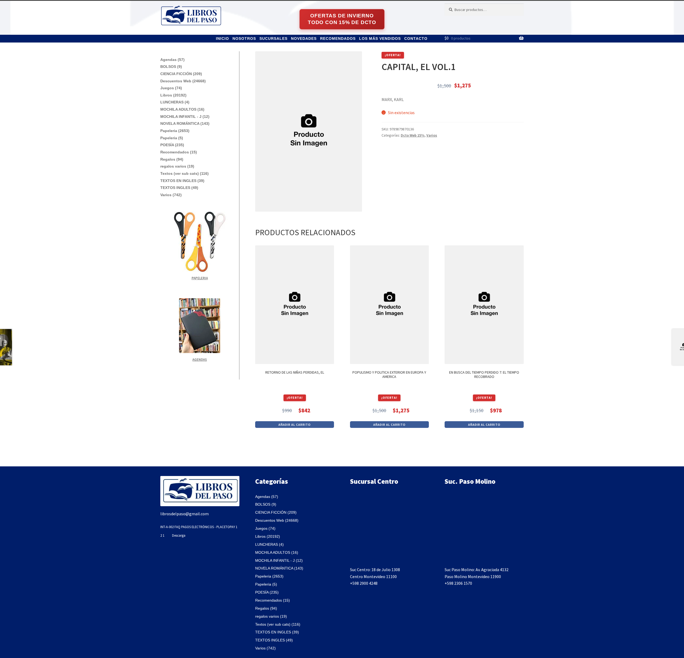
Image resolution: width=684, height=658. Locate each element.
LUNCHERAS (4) (174, 102)
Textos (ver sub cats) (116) (184, 173)
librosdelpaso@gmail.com (184, 513)
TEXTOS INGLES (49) (179, 187)
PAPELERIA (200, 278)
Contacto (416, 38)
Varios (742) (171, 195)
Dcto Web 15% (413, 135)
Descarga (178, 535)
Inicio (222, 38)
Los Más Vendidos (380, 38)
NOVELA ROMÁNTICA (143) (184, 123)
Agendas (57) (172, 59)
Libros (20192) (173, 95)
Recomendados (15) (178, 152)
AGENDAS (199, 359)
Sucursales (273, 38)
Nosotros (244, 38)
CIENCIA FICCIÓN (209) (181, 74)
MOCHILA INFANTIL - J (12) (184, 116)
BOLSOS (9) (171, 66)
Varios (431, 135)
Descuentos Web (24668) (183, 81)
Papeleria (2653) (174, 131)
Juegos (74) (171, 88)
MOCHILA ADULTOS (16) (182, 109)
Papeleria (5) (171, 138)
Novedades (304, 38)
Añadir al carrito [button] (294, 425)
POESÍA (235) (172, 145)
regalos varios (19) (177, 166)
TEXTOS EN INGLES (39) (182, 181)
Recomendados (338, 38)
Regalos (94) (171, 159)
